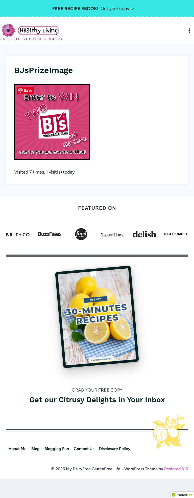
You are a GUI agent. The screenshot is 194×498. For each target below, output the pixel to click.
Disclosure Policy (114, 448)
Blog (35, 448)
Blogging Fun (56, 448)
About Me (18, 448)
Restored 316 (176, 468)
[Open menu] (189, 30)
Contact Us (84, 448)
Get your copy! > (93, 8)
